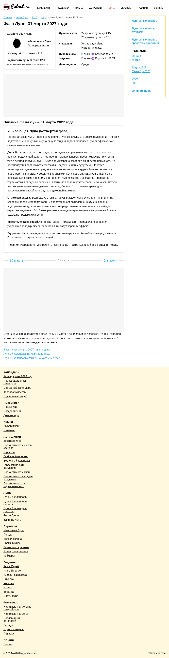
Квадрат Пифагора (15, 574)
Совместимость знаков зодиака (17, 447)
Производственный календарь (15, 382)
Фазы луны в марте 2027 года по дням (27, 349)
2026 (135, 78)
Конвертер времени (15, 551)
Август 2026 (139, 67)
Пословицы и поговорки (11, 619)
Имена (79, 8)
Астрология (96, 8)
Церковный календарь (17, 387)
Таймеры (9, 555)
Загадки (8, 625)
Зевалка (8, 591)
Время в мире (12, 543)
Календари (43, 8)
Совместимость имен (16, 472)
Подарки (8, 633)
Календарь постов (14, 392)
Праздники (63, 8)
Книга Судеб (11, 566)
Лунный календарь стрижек (15, 503)
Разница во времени (16, 547)
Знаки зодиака (12, 440)
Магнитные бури (13, 530)
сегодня (137, 55)
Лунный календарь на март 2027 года (26, 353)
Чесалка (8, 583)
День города (11, 415)
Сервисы (126, 8)
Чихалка (8, 579)
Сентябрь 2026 (141, 71)
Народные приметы (15, 613)
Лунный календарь (144, 20)
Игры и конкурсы (13, 629)
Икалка (7, 587)
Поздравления (12, 411)
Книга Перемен (12, 570)
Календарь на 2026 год (17, 376)
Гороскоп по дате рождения (14, 466)
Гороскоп (9, 452)
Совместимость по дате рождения (18, 478)
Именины (9, 430)
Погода (7, 534)
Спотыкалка (10, 596)
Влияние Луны (141, 90)
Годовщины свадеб (15, 396)
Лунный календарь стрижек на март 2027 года (31, 358)
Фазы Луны (139, 50)
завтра (136, 60)
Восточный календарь (17, 460)
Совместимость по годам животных (14, 485)
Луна (112, 8)
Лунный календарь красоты (15, 510)
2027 (135, 83)
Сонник (158, 8)
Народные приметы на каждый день (17, 608)
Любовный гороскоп (15, 456)
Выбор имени (11, 426)
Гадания (143, 8)
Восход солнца (12, 538)
